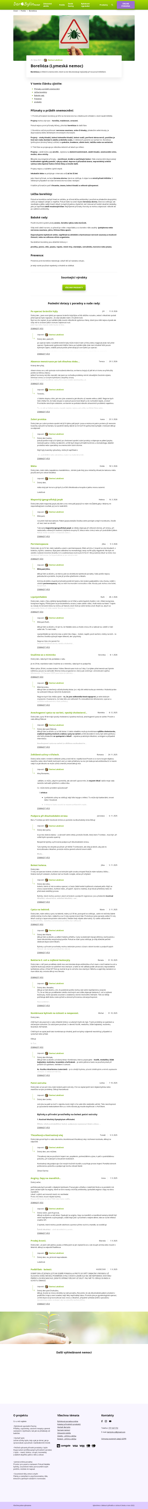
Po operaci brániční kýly (44, 311)
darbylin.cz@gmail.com (116, 1432)
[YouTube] (110, 1421)
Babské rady (39, 95)
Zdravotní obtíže (64, 1433)
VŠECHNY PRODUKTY (74, 287)
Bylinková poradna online (67, 1421)
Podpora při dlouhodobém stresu (49, 815)
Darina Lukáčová (55, 60)
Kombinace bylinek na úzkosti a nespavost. (55, 1013)
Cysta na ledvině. (40, 909)
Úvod (15, 11)
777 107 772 (113, 1428)
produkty (38, 102)
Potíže (23, 11)
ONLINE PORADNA (125, 4)
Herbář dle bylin (63, 1427)
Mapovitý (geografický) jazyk (47, 499)
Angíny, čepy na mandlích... (46, 1178)
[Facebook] (102, 1421)
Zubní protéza (38, 419)
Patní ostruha (38, 1082)
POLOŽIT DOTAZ (88, 1328)
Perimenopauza (39, 543)
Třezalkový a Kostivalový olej (47, 1135)
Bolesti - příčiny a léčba (66, 1439)
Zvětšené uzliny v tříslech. (45, 754)
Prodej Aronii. (38, 1240)
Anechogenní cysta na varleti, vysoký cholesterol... (59, 712)
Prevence (38, 99)
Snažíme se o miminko (43, 654)
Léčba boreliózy (40, 92)
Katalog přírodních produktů (69, 1424)
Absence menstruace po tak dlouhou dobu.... (55, 361)
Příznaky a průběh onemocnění (47, 89)
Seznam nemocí (63, 1430)
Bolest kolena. (39, 865)
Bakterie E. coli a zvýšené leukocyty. (50, 960)
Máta (34, 466)
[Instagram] (106, 1421)
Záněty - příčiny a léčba (66, 1436)
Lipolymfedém (39, 596)
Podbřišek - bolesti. (41, 1269)
